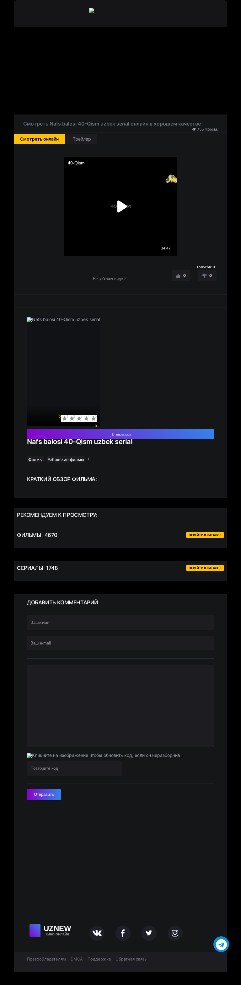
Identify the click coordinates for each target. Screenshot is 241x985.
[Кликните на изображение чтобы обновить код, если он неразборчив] (103, 755)
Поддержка (99, 958)
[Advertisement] (120, 71)
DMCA (77, 958)
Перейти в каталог (205, 535)
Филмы (35, 459)
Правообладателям (46, 958)
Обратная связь (131, 958)
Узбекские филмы (66, 459)
